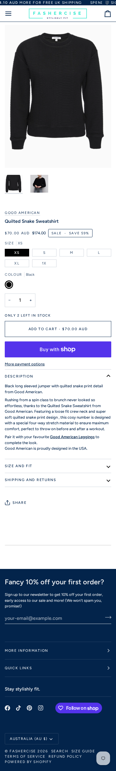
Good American (22, 213)
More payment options (25, 364)
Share (19, 503)
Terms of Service (25, 756)
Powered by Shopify (28, 762)
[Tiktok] (18, 708)
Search (59, 751)
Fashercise (23, 751)
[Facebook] (7, 708)
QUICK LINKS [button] (18, 668)
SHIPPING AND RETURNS (30, 480)
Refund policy (65, 756)
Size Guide (83, 751)
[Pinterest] (29, 708)
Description (19, 376)
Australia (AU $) (29, 739)
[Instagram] (40, 708)
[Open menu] (14, 13)
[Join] (106, 617)
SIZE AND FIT (18, 466)
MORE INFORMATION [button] (26, 651)
